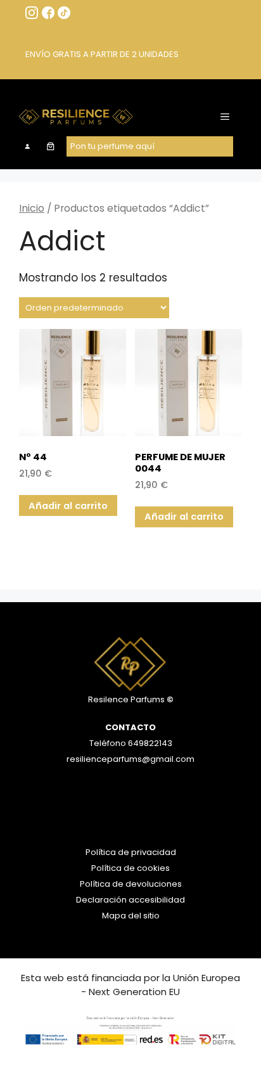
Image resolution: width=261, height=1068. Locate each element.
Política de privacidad (131, 852)
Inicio (31, 208)
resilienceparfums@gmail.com (130, 759)
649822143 (149, 743)
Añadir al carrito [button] (68, 505)
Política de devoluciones (131, 884)
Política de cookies (130, 868)
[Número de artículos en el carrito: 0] (51, 146)
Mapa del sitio (131, 916)
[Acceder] (27, 146)
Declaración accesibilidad (130, 900)
